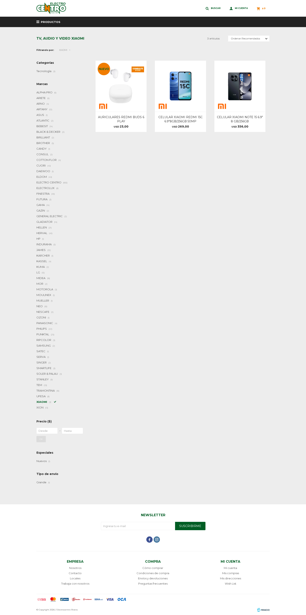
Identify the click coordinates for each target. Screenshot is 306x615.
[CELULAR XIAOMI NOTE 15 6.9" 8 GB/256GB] (239, 86)
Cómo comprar (152, 568)
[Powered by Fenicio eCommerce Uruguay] (263, 610)
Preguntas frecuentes (153, 583)
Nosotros (75, 568)
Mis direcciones (230, 578)
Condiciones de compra (153, 573)
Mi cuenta (230, 568)
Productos (50, 22)
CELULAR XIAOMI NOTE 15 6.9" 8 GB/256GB (240, 119)
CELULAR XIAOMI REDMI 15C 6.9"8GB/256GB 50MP (180, 119)
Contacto (75, 573)
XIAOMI (63, 50)
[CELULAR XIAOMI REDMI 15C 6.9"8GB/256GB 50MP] (180, 86)
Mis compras (230, 573)
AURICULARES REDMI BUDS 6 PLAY (121, 119)
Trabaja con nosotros (75, 583)
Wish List (230, 583)
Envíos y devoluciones (153, 578)
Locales (75, 578)
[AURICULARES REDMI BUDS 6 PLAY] (121, 86)
